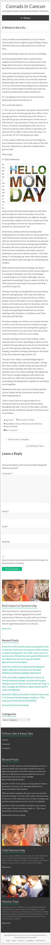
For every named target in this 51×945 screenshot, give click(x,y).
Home (8, 941)
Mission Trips (10, 901)
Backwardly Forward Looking (15, 705)
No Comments (12, 430)
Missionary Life (28, 424)
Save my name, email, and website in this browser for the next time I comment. (25, 561)
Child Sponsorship (13, 850)
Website (6, 541)
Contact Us (21, 941)
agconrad (9, 420)
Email (5, 526)
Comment (7, 473)
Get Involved (40, 941)
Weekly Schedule (10, 426)
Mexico (18, 424)
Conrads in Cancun (25, 6)
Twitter (5, 740)
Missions (38, 424)
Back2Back (10, 424)
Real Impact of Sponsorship (19, 605)
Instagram (6, 748)
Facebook (6, 744)
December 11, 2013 (26, 420)
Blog (13, 941)
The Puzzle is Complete (17, 439)
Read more (6, 628)
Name (5, 511)
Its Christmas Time (36, 446)
